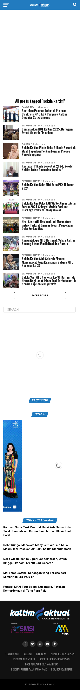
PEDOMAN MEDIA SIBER (24, 659)
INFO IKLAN (41, 654)
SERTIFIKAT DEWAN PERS (63, 654)
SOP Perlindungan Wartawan (55, 659)
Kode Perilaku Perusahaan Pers (41, 664)
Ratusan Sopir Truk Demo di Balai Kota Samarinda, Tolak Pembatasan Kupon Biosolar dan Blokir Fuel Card (37, 531)
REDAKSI (28, 654)
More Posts (40, 295)
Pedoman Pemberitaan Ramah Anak (29, 669)
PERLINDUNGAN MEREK (61, 669)
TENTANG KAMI (12, 654)
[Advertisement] (40, 55)
